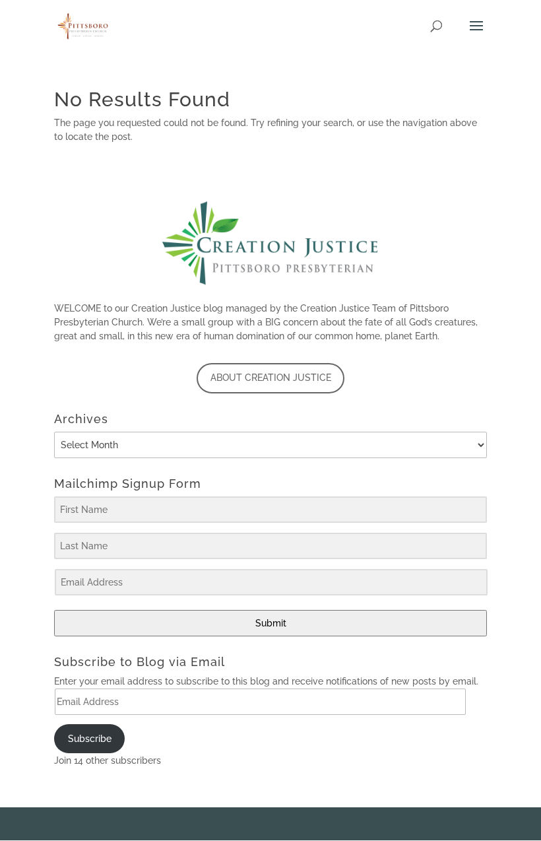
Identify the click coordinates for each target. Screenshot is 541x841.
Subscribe (89, 738)
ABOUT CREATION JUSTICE (270, 377)
